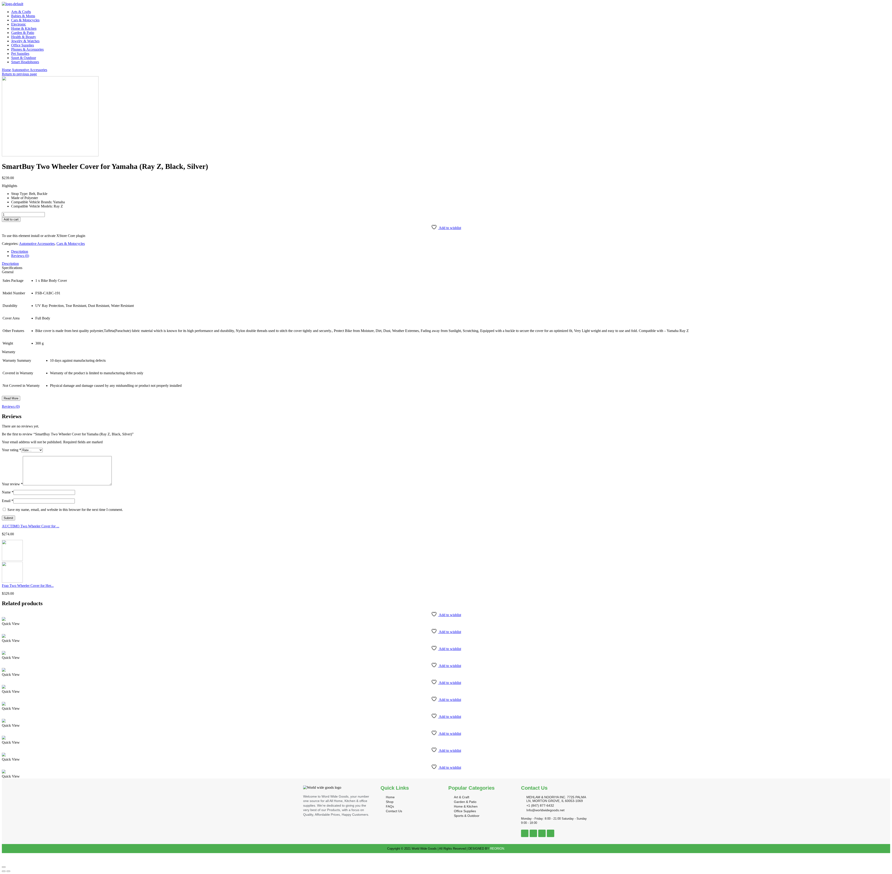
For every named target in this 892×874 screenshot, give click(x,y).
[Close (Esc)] (4, 867)
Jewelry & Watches (25, 41)
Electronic (18, 24)
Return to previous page (19, 74)
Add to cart (11, 219)
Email (7, 501)
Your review (12, 484)
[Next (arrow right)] (8, 871)
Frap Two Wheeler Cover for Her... (28, 586)
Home (6, 70)
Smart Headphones (25, 62)
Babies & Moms (23, 16)
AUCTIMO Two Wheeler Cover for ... (30, 526)
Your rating (11, 450)
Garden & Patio (22, 33)
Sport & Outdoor (23, 58)
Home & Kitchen (23, 28)
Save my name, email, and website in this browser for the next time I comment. (65, 510)
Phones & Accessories (27, 49)
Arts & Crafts (21, 12)
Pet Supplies (20, 54)
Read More (11, 398)
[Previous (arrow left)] (4, 871)
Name (7, 492)
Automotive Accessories (29, 70)
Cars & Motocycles (25, 20)
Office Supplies (22, 45)
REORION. (497, 848)
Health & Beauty (23, 37)
